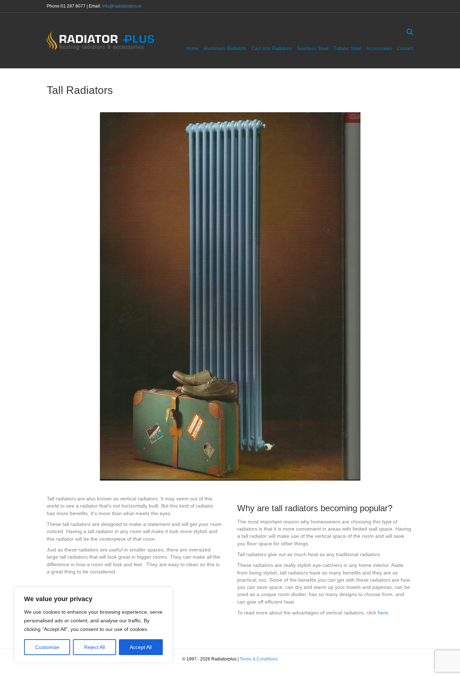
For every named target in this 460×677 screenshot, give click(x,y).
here (383, 612)
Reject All (94, 647)
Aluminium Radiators (225, 48)
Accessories (379, 48)
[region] (93, 625)
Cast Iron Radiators (272, 48)
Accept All (141, 647)
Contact (405, 48)
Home (192, 48)
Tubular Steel (347, 48)
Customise (47, 647)
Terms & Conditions (259, 659)
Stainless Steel (312, 48)
